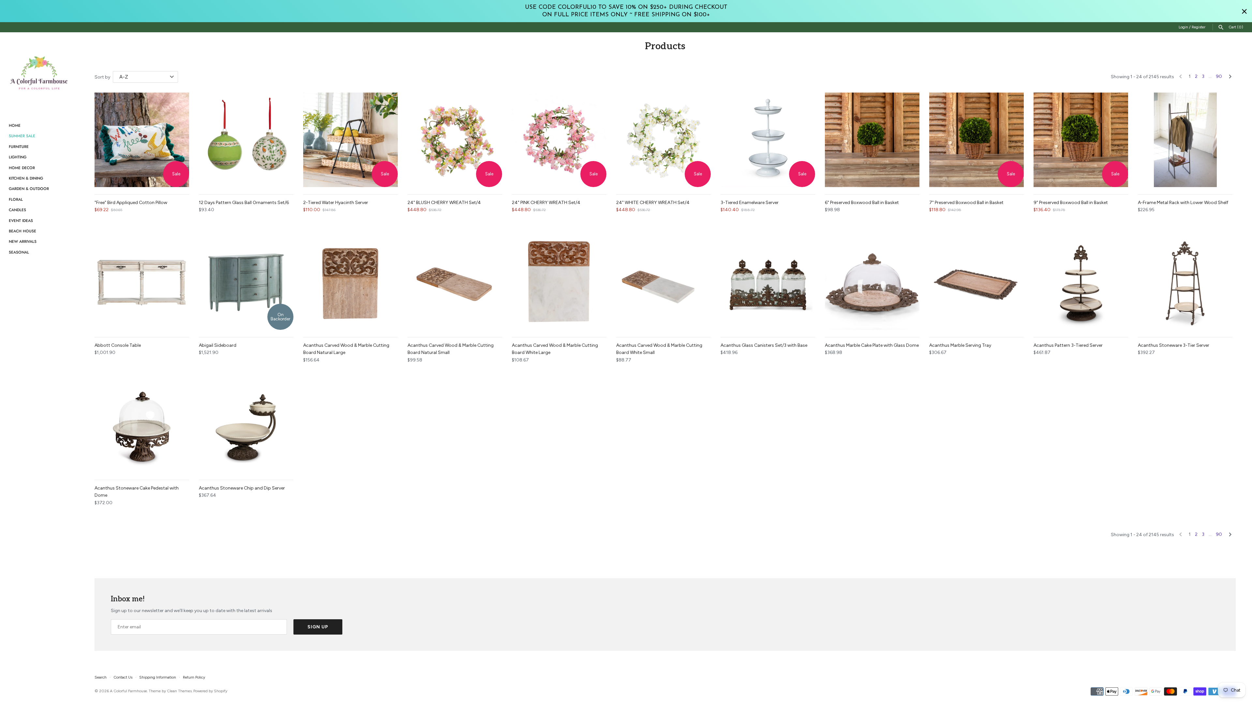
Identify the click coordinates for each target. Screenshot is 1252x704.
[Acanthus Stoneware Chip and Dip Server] (246, 425)
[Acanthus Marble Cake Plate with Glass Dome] (872, 282)
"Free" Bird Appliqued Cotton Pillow (131, 202)
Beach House (22, 231)
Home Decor (22, 167)
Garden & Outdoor (29, 188)
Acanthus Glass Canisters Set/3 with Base (764, 345)
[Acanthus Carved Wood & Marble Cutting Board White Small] (663, 282)
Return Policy (194, 677)
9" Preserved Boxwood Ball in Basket (1071, 202)
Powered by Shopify (210, 691)
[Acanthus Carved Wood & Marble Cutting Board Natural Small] (455, 282)
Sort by (102, 77)
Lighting (17, 157)
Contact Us (122, 677)
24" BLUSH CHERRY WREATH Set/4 (444, 202)
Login (1183, 27)
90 (1219, 76)
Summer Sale (22, 136)
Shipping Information (157, 677)
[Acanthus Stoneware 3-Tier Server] (1185, 282)
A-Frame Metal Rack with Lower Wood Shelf (1183, 202)
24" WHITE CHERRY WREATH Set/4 (653, 202)
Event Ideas (21, 220)
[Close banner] (1244, 11)
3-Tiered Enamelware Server (750, 202)
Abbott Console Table (118, 345)
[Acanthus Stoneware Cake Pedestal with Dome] (142, 425)
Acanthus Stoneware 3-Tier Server (1173, 345)
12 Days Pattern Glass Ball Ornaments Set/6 (244, 202)
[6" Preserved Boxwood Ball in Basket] (872, 140)
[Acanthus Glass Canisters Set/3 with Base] (768, 282)
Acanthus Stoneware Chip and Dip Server (242, 488)
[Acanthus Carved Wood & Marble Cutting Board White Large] (559, 282)
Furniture (19, 146)
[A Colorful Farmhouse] (39, 73)
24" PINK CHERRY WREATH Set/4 (546, 202)
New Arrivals (23, 241)
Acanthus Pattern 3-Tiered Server (1068, 345)
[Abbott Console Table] (142, 282)
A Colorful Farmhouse (128, 691)
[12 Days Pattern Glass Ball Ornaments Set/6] (246, 140)
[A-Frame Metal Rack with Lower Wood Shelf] (1185, 140)
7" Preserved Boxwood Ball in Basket (966, 202)
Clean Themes (179, 691)
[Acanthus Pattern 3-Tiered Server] (1081, 282)
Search (101, 677)
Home (15, 125)
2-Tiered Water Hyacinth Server (335, 202)
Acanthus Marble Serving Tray (960, 345)
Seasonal (19, 252)
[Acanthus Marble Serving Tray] (976, 282)
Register (1198, 27)
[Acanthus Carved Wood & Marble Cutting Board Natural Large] (350, 282)
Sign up (317, 627)
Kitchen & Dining (26, 178)
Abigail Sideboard (217, 345)
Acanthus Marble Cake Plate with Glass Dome (872, 345)
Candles (17, 210)
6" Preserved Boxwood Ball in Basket (862, 202)
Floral (16, 199)
